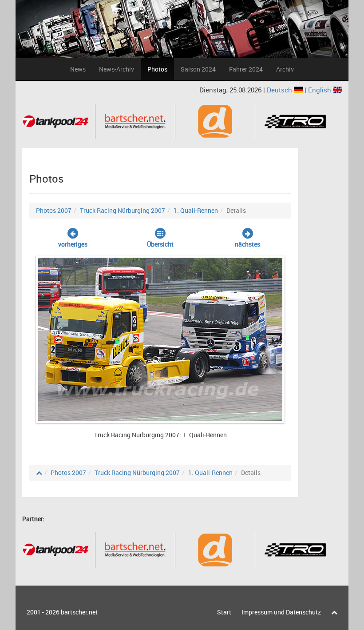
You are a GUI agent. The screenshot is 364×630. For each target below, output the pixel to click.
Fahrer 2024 (246, 69)
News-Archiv (116, 69)
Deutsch (280, 89)
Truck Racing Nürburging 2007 (122, 210)
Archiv (285, 69)
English (320, 89)
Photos (157, 69)
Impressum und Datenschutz (281, 612)
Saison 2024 (198, 69)
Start (224, 612)
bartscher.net (79, 612)
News (78, 69)
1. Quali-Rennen (196, 210)
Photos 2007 (53, 210)
